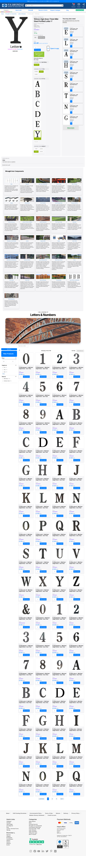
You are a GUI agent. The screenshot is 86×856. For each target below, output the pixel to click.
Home (2, 13)
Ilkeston (8, 840)
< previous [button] (41, 798)
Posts (74, 263)
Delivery (66, 813)
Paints (59, 245)
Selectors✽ (18, 10)
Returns (58, 813)
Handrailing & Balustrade (35, 827)
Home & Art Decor (11, 226)
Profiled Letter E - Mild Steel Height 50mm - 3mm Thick (59, 451)
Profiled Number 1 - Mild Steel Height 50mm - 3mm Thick (42, 368)
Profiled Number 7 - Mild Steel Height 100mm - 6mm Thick (26, 674)
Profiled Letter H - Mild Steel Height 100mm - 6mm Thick (59, 730)
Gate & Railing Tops (59, 207)
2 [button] (52, 798)
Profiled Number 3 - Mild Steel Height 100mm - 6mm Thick (26, 646)
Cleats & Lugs (58, 188)
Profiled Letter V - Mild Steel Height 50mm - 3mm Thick (75, 563)
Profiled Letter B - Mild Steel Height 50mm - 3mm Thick (75, 423)
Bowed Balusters (11, 303)
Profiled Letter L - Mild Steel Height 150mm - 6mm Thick (74, 40)
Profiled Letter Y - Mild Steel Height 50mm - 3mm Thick (59, 590)
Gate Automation (33, 831)
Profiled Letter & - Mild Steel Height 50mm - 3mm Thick (25, 618)
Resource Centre (43, 10)
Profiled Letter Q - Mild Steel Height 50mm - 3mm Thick (59, 535)
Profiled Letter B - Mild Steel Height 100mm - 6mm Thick (25, 702)
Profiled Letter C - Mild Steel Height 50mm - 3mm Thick (25, 451)
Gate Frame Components (74, 284)
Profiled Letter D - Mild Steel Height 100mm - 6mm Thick (59, 702)
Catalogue (8, 821)
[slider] (15, 359)
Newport (8, 843)
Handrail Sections (74, 207)
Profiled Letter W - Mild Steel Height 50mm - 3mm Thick (25, 590)
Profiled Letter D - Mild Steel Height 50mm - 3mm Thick (42, 451)
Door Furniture (43, 207)
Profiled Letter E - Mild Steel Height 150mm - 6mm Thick (74, 29)
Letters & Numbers (22, 13)
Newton (8, 842)
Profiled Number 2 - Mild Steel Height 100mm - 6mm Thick (76, 618)
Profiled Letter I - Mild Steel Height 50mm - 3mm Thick (59, 479)
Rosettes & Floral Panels (11, 245)
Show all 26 (36, 141)
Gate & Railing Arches (42, 264)
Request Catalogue (55, 10)
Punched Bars (58, 284)
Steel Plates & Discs (58, 264)
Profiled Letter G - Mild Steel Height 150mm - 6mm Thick (74, 117)
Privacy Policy (75, 813)
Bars (11, 188)
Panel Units (27, 284)
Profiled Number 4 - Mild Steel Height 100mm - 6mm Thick (43, 646)
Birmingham (9, 837)
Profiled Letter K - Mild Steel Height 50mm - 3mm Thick (25, 507)
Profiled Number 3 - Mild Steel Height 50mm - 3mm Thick (76, 368)
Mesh (30, 822)
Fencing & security (33, 824)
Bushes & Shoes (27, 264)
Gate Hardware (32, 830)
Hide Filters (9, 349)
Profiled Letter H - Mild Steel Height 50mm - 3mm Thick (42, 479)
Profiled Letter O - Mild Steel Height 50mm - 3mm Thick (25, 535)
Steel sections (32, 821)
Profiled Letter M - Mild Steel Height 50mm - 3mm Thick (59, 507)
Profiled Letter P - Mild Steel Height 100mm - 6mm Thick (59, 785)
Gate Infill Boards (42, 284)
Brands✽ (30, 10)
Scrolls (27, 245)
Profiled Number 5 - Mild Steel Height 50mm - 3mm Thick (43, 396)
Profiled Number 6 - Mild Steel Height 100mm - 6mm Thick (76, 646)
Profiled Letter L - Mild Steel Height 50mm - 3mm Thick (42, 507)
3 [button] (56, 798)
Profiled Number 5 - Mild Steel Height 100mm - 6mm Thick (59, 646)
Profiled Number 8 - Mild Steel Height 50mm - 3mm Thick (26, 423)
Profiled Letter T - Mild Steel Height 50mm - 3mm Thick (42, 563)
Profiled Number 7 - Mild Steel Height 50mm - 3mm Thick (76, 396)
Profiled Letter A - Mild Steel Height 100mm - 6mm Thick (75, 674)
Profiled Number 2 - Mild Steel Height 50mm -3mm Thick (59, 368)
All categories (9, 825)
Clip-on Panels (74, 188)
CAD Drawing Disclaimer (19, 813)
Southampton (9, 839)
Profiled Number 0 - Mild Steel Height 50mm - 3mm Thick (26, 368)
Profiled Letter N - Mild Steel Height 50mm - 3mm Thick (75, 507)
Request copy (41, 37)
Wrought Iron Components (10, 13)
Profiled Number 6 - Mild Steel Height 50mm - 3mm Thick (59, 396)
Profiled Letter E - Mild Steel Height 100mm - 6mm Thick (75, 702)
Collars (11, 206)
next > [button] (62, 798)
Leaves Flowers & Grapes (27, 226)
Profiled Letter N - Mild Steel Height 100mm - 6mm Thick (25, 785)
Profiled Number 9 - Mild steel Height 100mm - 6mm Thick (59, 674)
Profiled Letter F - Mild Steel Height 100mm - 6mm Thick (25, 730)
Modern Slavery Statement (36, 815)
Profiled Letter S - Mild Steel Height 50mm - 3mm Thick (25, 563)
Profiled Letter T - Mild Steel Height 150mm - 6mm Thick (74, 95)
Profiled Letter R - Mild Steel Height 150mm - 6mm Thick (74, 84)
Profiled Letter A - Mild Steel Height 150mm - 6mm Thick (74, 51)
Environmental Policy (36, 813)
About (7, 813)
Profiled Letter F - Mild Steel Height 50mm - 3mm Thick (75, 451)
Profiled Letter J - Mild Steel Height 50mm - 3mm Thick (75, 479)
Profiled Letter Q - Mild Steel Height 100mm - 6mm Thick (75, 785)
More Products (32, 834)
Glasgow (8, 836)
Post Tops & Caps (58, 226)
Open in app (54, 48)
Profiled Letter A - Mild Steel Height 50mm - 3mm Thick (59, 423)
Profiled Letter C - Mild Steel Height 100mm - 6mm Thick (42, 702)
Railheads (74, 226)
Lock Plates (11, 284)
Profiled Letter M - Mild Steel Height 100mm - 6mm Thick (75, 757)
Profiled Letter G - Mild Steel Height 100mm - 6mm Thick (42, 730)
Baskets (27, 188)
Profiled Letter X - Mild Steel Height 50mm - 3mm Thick (42, 590)
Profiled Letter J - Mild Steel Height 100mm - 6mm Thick (25, 757)
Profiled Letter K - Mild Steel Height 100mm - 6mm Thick (42, 757)
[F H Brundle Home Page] (13, 6)
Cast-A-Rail (74, 245)
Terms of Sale (49, 813)
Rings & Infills (43, 245)
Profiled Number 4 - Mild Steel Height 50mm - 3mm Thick (26, 396)
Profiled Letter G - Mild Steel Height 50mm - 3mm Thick (25, 479)
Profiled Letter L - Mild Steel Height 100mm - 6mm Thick (59, 757)
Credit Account (52, 815)
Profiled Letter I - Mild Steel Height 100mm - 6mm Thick (75, 730)
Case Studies (9, 824)
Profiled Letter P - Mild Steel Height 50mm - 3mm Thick (42, 535)
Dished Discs (27, 207)
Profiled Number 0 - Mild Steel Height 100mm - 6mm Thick (43, 618)
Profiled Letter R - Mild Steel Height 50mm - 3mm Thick (75, 535)
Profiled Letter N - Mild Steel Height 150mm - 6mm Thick (74, 106)
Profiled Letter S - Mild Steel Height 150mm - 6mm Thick (74, 73)
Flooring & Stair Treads (34, 828)
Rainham (8, 834)
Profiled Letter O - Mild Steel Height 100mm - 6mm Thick (42, 785)
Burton (8, 844)
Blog (67, 10)
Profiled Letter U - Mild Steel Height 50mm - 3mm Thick (59, 563)
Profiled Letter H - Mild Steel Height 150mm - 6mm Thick (74, 62)
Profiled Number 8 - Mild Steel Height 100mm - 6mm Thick (43, 674)
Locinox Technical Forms (12, 828)
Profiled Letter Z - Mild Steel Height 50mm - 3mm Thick (75, 590)
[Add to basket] (71, 35)
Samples (8, 822)
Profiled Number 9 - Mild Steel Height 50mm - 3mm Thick (43, 423)
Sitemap (8, 830)
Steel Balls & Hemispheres (11, 263)
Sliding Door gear (33, 833)
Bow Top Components (42, 188)
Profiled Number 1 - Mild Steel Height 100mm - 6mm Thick (59, 618)
